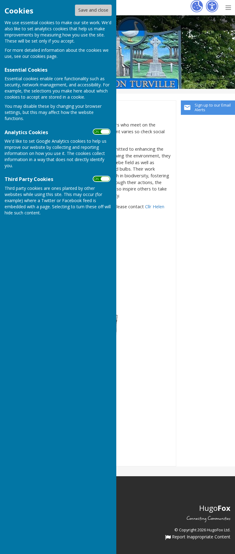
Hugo (214, 508)
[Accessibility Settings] (212, 6)
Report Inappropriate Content (200, 537)
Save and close (93, 10)
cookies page (43, 56)
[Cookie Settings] (197, 6)
